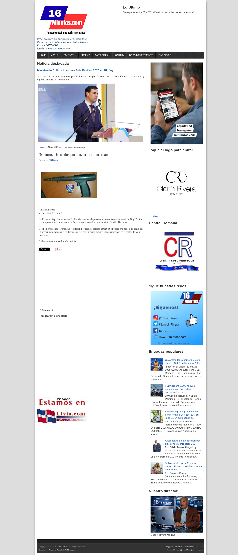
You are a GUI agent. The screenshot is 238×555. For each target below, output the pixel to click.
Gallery (119, 55)
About (54, 55)
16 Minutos (63, 547)
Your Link (179, 547)
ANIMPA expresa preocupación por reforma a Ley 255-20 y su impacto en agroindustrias (182, 414)
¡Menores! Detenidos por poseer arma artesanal (74, 154)
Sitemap (85, 55)
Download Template (141, 55)
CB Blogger (54, 160)
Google (190, 550)
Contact (69, 55)
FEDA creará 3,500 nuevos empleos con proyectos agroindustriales (180, 388)
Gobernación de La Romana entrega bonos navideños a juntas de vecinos (183, 466)
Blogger (180, 550)
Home (43, 55)
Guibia (154, 216)
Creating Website (56, 550)
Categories (101, 55)
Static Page (164, 55)
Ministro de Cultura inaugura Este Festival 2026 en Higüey (75, 70)
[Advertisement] (66, 277)
